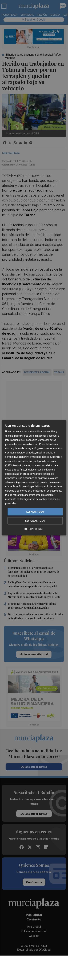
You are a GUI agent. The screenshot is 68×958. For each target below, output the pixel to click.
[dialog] (34, 478)
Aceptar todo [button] (35, 511)
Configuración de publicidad (46, 490)
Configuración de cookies (33, 499)
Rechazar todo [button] (35, 520)
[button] (34, 529)
